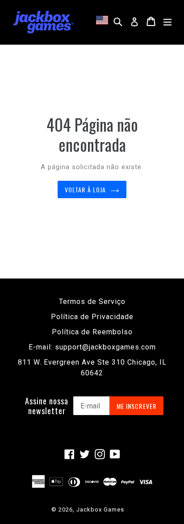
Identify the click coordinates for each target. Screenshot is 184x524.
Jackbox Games (100, 509)
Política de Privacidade (92, 316)
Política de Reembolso (92, 332)
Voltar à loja (85, 189)
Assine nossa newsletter (46, 406)
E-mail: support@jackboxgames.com (92, 347)
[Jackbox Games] (43, 21)
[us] (103, 20)
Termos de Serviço (92, 301)
